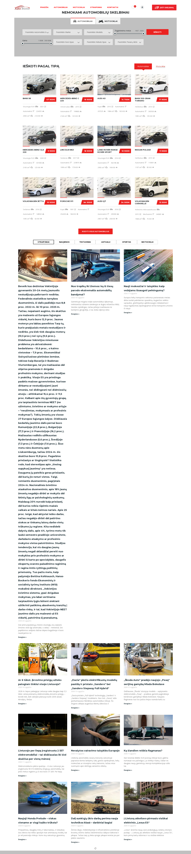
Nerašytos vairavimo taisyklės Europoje (95, 750)
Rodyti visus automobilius (95, 231)
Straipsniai (96, 7)
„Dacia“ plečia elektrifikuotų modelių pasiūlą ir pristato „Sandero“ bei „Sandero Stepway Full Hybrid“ (94, 684)
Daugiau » (22, 637)
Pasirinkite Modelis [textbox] (95, 32)
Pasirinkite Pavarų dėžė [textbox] (127, 42)
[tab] (143, 66)
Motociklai (79, 7)
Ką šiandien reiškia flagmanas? (143, 750)
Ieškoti (157, 32)
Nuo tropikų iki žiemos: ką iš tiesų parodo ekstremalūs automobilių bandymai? (92, 290)
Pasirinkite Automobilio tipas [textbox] (37, 32)
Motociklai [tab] (111, 21)
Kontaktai (112, 7)
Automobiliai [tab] (85, 21)
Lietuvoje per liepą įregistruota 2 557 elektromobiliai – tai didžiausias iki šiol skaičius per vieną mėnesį (42, 754)
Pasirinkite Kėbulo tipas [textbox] (96, 42)
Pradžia (44, 7)
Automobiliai (61, 7)
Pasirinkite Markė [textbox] (63, 32)
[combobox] (36, 32)
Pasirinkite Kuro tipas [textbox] (65, 42)
